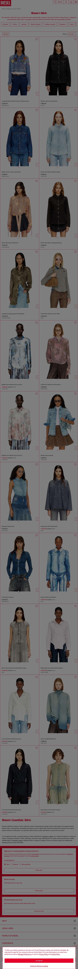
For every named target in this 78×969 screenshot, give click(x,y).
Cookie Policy (55, 954)
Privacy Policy (43, 954)
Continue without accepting (39, 966)
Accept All (39, 960)
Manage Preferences (25, 954)
